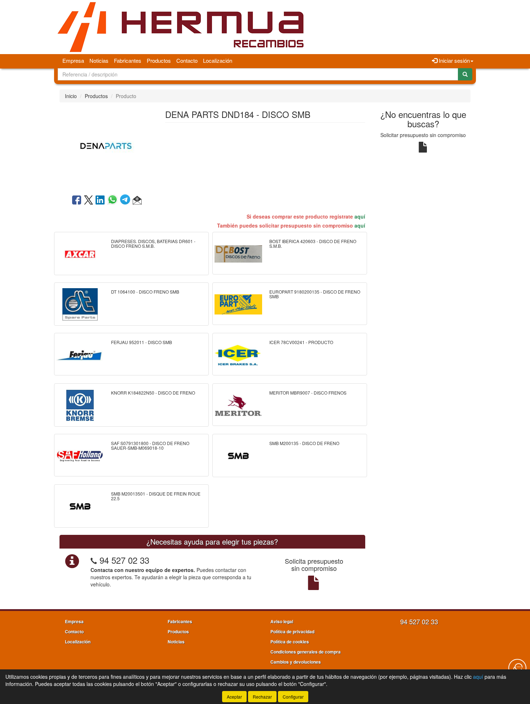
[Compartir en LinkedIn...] (100, 200)
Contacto (187, 60)
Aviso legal (281, 621)
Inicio (71, 96)
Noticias (99, 60)
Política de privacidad (292, 631)
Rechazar (262, 697)
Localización (217, 60)
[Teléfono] (93, 560)
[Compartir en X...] (88, 200)
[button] (137, 200)
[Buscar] (465, 74)
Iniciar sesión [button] (453, 60)
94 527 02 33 (124, 560)
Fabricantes (127, 60)
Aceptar (234, 697)
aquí (359, 216)
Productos (159, 60)
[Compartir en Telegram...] (126, 200)
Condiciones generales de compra (305, 651)
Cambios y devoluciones (295, 662)
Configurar (293, 697)
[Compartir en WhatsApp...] (113, 200)
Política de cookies (289, 641)
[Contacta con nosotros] (517, 668)
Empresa (73, 60)
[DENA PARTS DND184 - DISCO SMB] (106, 148)
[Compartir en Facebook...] (76, 200)
